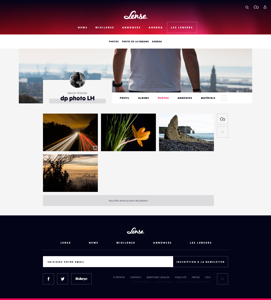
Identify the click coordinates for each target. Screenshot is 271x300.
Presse (196, 277)
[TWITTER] (62, 278)
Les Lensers (182, 27)
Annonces (131, 27)
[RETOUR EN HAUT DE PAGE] (222, 132)
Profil (125, 98)
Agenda (156, 27)
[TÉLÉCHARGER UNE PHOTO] (222, 119)
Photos (114, 41)
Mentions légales (158, 277)
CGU (207, 277)
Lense (66, 242)
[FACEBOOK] (48, 278)
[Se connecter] (264, 7)
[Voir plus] (224, 97)
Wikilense (104, 27)
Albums (143, 98)
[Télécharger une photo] (256, 7)
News (83, 27)
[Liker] (90, 122)
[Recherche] (247, 7)
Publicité (181, 277)
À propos (119, 277)
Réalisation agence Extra (193, 282)
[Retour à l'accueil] (135, 15)
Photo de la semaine (135, 41)
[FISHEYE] (81, 278)
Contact (135, 277)
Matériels (208, 98)
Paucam (50, 144)
